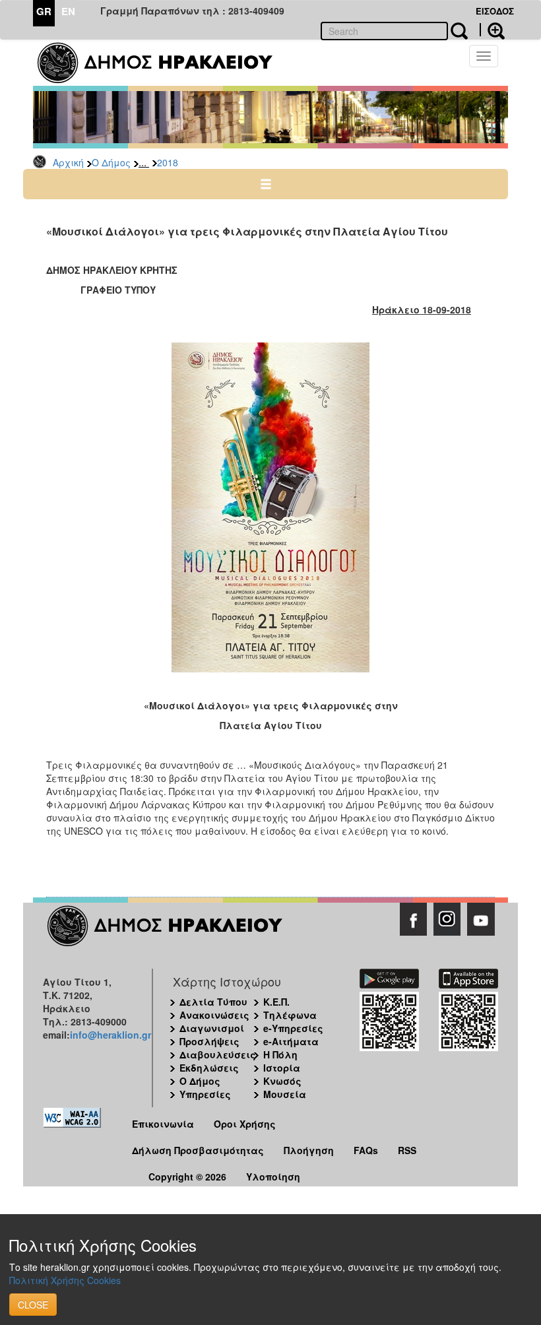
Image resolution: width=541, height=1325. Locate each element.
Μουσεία (284, 1094)
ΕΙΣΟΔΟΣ (495, 11)
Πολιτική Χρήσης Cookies (65, 1280)
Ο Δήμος (111, 162)
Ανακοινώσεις (214, 1014)
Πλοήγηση (309, 1150)
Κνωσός (282, 1080)
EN (68, 11)
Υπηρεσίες (205, 1094)
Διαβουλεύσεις (217, 1054)
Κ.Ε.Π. (276, 1001)
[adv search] (492, 29)
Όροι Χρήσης (245, 1123)
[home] (163, 63)
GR (43, 11)
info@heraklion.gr (110, 1034)
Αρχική (68, 162)
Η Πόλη (280, 1054)
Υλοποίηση (273, 1176)
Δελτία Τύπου (213, 1001)
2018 (167, 162)
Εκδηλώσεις (209, 1067)
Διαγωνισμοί (211, 1028)
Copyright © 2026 (187, 1176)
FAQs (366, 1150)
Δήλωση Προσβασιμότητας (198, 1150)
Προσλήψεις (209, 1041)
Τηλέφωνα (290, 1014)
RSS (407, 1150)
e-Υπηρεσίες (293, 1028)
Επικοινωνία (163, 1123)
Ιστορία (281, 1067)
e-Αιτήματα (291, 1041)
